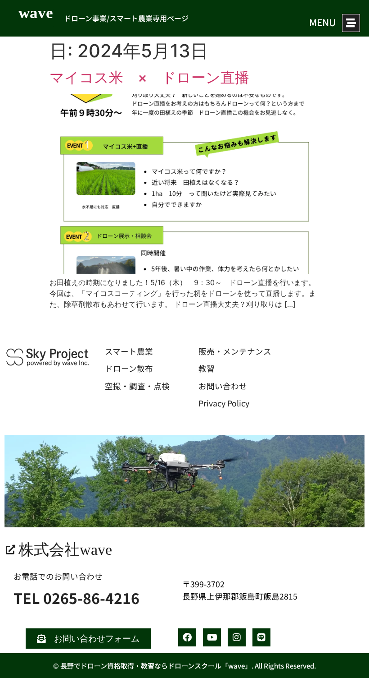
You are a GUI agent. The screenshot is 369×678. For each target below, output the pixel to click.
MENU (322, 22)
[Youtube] (212, 637)
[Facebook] (187, 637)
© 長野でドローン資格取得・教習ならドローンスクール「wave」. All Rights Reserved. (184, 665)
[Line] (261, 637)
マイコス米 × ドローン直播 (149, 77)
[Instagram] (237, 637)
